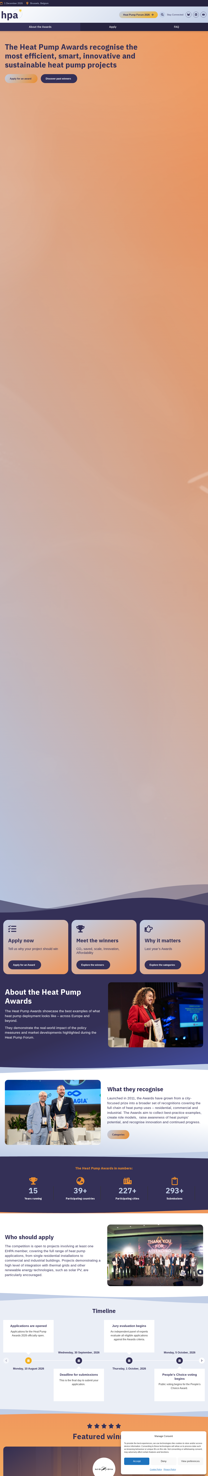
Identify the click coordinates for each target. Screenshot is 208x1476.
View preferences (190, 1461)
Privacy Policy (170, 1469)
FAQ (176, 26)
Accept (137, 1461)
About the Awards (40, 26)
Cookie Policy (156, 1469)
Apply (112, 26)
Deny (164, 1461)
